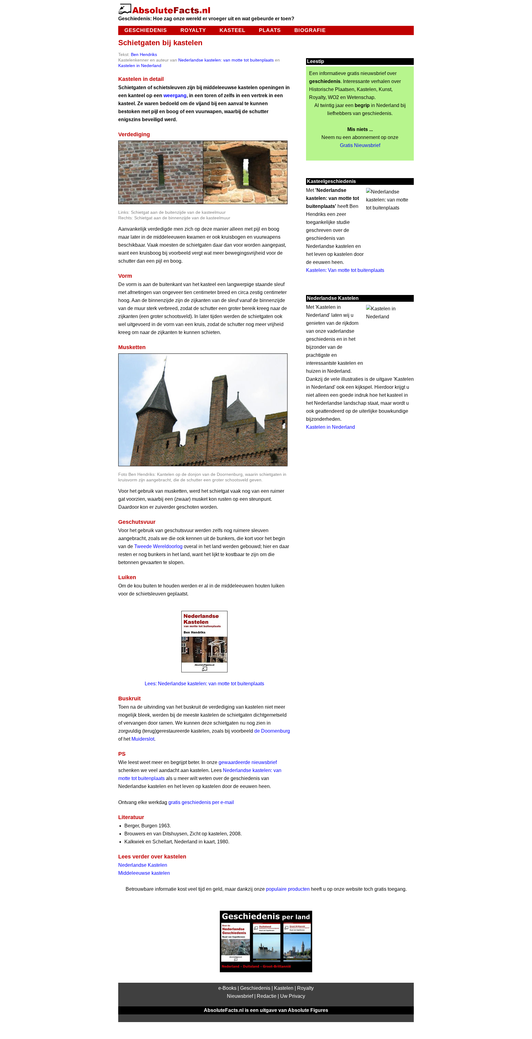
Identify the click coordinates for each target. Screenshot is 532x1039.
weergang (175, 95)
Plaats (270, 30)
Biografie (310, 30)
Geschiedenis (145, 30)
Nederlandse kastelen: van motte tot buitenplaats (226, 60)
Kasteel (232, 30)
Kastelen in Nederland (139, 65)
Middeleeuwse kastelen (144, 873)
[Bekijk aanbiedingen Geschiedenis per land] (266, 970)
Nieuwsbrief (240, 996)
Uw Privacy (292, 996)
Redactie (266, 996)
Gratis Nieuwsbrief (360, 145)
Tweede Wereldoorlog (158, 546)
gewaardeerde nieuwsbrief (248, 762)
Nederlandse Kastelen (142, 865)
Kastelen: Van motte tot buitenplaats (345, 270)
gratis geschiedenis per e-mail (201, 802)
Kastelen (283, 988)
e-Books (227, 988)
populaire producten (288, 889)
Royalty (193, 30)
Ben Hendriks (144, 54)
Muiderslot (142, 739)
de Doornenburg (272, 731)
